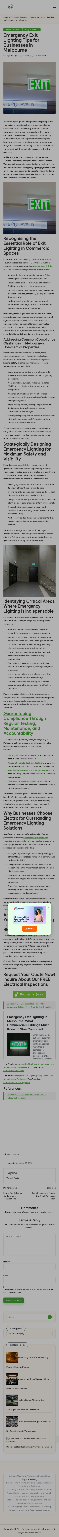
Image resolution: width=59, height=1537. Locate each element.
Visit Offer (29, 928)
